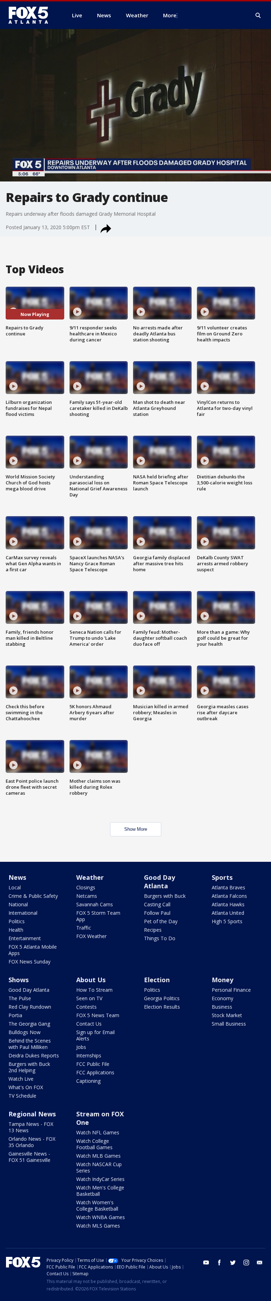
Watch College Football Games (94, 1144)
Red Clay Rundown (29, 1006)
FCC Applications (95, 1072)
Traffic (83, 927)
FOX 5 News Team (97, 1015)
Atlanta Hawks (228, 904)
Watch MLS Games (98, 1225)
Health (15, 929)
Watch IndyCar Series (100, 1179)
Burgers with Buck (165, 896)
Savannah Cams (94, 904)
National (18, 904)
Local (14, 887)
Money (222, 979)
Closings (85, 887)
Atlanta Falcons (229, 896)
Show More (135, 829)
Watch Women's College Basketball (97, 1205)
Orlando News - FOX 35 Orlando (31, 1141)
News (17, 877)
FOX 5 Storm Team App (98, 916)
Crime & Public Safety (33, 896)
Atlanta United (228, 912)
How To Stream (94, 989)
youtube (206, 1262)
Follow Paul (157, 912)
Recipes (153, 929)
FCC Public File (92, 1064)
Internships (88, 1055)
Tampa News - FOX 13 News (30, 1127)
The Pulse (19, 998)
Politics (16, 921)
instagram (246, 1262)
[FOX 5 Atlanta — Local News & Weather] (31, 15)
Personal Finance (231, 989)
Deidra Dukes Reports (33, 1055)
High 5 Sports (227, 921)
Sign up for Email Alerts (95, 1035)
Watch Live (21, 1078)
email (259, 1262)
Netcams (86, 896)
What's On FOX (25, 1087)
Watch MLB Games (98, 1155)
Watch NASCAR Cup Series (99, 1167)
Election (157, 979)
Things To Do (159, 938)
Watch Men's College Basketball (100, 1190)
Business (222, 1006)
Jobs (81, 1047)
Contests (86, 1006)
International (22, 912)
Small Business (229, 1023)
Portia (15, 1015)
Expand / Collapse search (258, 15)
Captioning (88, 1081)
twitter (233, 1262)
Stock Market (227, 1015)
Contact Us (89, 1023)
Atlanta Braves (228, 887)
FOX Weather (91, 936)
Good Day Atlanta (159, 881)
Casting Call (157, 904)
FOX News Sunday (29, 961)
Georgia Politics (162, 998)
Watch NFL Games (97, 1132)
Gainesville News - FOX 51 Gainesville (29, 1156)
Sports (222, 877)
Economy (222, 998)
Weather (90, 877)
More (169, 15)
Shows (18, 979)
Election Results (162, 1006)
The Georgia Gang (29, 1023)
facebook (219, 1262)
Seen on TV (89, 998)
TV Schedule (22, 1095)
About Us (91, 979)
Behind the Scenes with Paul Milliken (29, 1043)
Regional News (32, 1114)
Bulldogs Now (24, 1032)
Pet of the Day (160, 921)
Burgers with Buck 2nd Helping (29, 1067)
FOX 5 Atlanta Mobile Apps (32, 949)
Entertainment (24, 938)
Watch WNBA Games (100, 1217)
